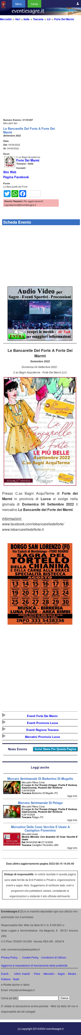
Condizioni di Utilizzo (53, 957)
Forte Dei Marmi (64, 19)
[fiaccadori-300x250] (40, 339)
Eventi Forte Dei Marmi (42, 716)
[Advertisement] (40, 76)
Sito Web (9, 172)
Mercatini (5, 19)
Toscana (38, 19)
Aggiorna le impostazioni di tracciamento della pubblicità (34, 965)
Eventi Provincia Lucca (42, 723)
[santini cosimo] (40, 623)
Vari (17, 19)
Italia (26, 19)
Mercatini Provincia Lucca (42, 737)
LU (49, 19)
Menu (18, 4)
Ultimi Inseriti (21, 973)
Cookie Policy (30, 957)
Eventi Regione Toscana (42, 730)
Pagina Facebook (16, 177)
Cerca (34, 4)
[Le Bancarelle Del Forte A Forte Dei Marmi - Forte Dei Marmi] (40, 484)
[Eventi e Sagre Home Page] (3, 7)
